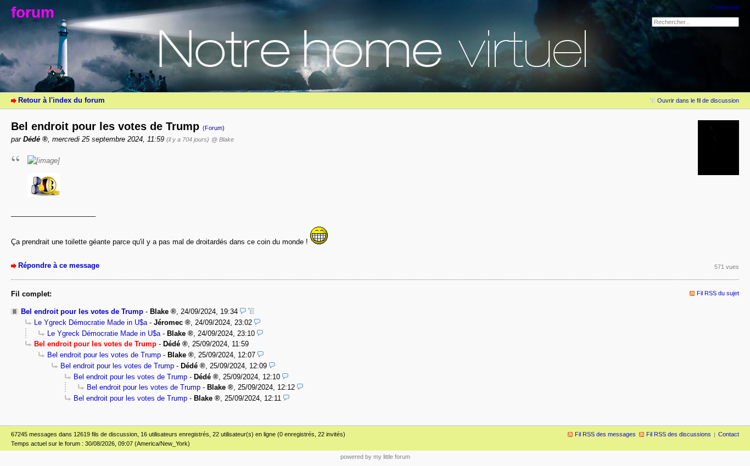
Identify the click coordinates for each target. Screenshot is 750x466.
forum (32, 12)
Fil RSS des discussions (678, 434)
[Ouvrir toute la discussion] (251, 311)
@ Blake (222, 139)
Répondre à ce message (58, 265)
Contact (728, 434)
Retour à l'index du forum (61, 100)
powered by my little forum (375, 456)
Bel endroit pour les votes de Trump (82, 311)
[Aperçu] (243, 311)
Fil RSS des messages (605, 434)
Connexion (724, 7)
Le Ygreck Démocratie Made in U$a (90, 322)
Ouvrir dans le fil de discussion (698, 100)
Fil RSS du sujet (718, 293)
